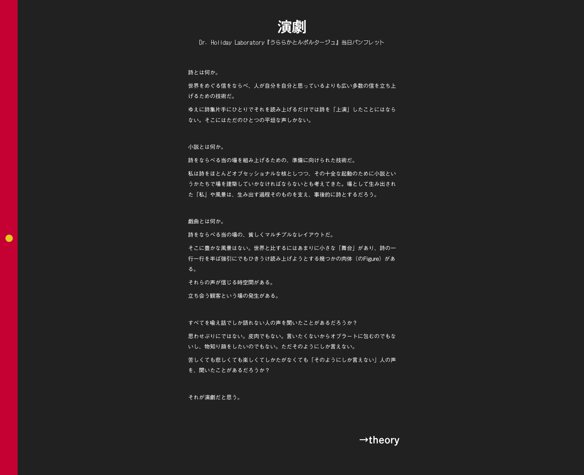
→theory (379, 440)
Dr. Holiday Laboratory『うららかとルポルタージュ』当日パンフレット (292, 42)
